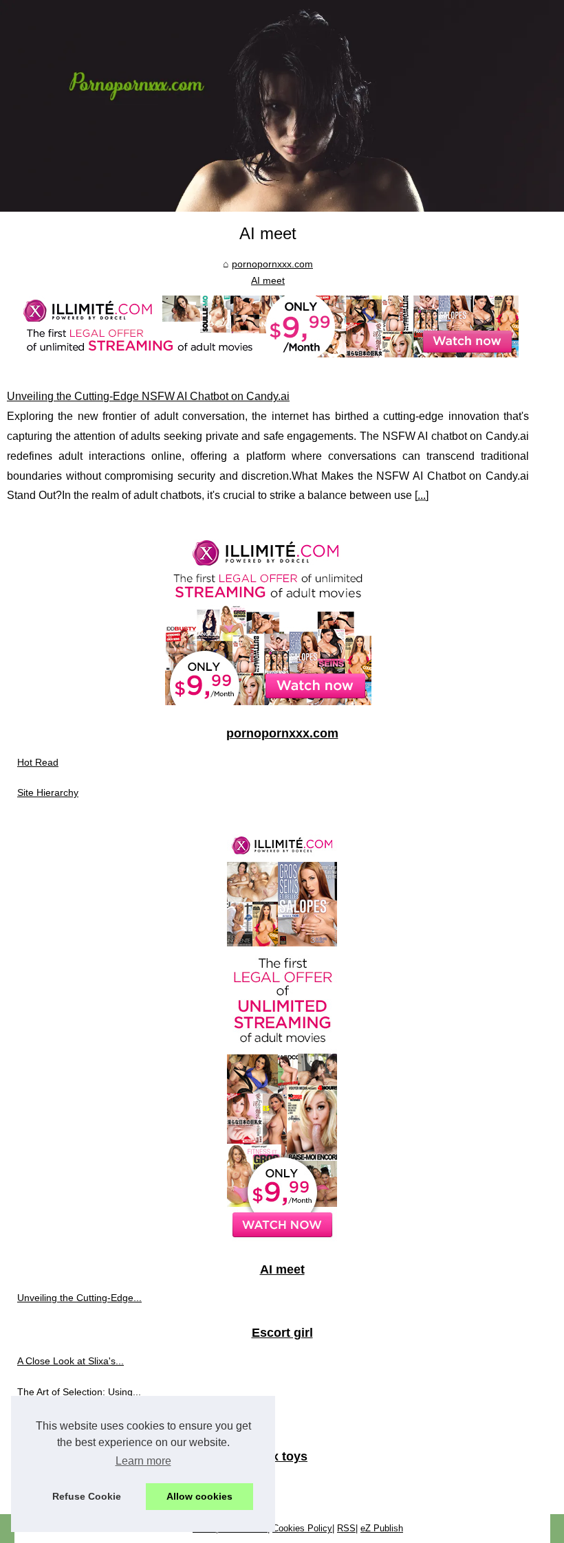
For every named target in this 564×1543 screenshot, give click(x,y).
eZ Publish (381, 1528)
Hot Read (37, 762)
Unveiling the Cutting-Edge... (79, 1297)
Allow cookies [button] (199, 1496)
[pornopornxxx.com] (282, 106)
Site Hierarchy (47, 792)
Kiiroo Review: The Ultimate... (81, 1485)
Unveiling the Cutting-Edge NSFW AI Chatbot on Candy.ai (148, 396)
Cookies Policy (302, 1528)
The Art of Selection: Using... (79, 1391)
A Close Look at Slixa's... (70, 1360)
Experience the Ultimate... (73, 1422)
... (421, 495)
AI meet (268, 280)
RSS (346, 1528)
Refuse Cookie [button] (86, 1496)
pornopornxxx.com (272, 263)
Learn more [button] (143, 1461)
